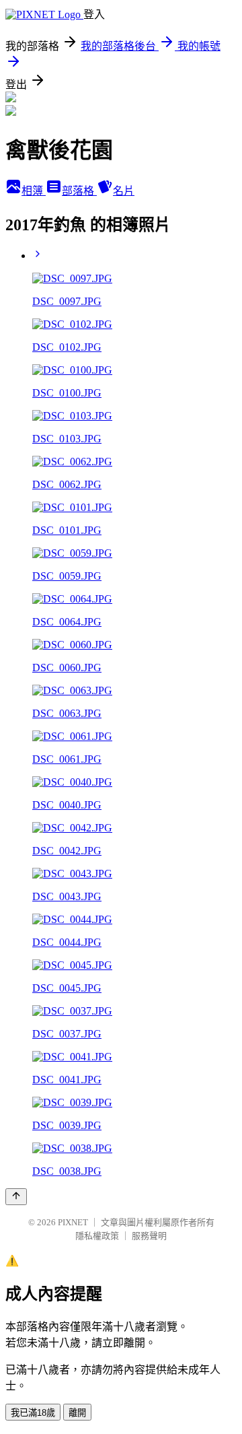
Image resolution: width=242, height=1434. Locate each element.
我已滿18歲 (33, 1413)
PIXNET (73, 1222)
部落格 (79, 191)
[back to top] (16, 1196)
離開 (77, 1413)
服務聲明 (149, 1236)
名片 (123, 191)
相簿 (34, 191)
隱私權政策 (97, 1236)
